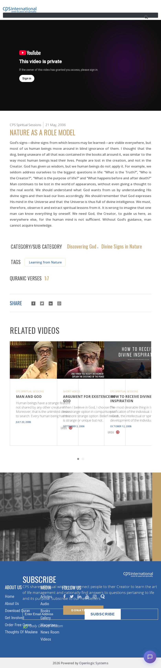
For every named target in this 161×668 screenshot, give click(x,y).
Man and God (29, 396)
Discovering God (81, 246)
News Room (50, 632)
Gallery (46, 618)
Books (45, 611)
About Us (12, 604)
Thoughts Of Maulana (22, 632)
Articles (46, 597)
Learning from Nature (45, 262)
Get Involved (15, 618)
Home (10, 596)
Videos (46, 639)
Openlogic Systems (93, 663)
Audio (45, 604)
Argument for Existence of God (89, 398)
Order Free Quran (18, 625)
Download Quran (18, 611)
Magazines (49, 625)
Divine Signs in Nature (121, 246)
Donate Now (83, 610)
